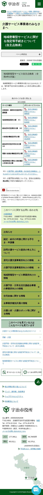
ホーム (9, 11)
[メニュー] (39, 4)
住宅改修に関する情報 (14, 296)
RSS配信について (11, 401)
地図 (38, 420)
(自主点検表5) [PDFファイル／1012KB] (30, 137)
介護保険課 (8, 214)
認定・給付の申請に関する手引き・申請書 (19, 241)
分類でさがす (17, 11)
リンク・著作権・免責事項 (15, 392)
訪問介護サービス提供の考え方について (20, 251)
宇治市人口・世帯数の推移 (31, 449)
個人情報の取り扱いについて (16, 387)
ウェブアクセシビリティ (14, 396)
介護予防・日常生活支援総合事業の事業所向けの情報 (20, 287)
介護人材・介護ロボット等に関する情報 (20, 312)
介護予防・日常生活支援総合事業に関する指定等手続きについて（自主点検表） (20, 345)
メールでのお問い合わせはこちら (16, 221)
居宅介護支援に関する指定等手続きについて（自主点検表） (20, 353)
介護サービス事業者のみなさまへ (26, 13)
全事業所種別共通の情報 (15, 303)
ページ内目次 (21, 54)
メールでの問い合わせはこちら (14, 431)
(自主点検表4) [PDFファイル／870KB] (30, 128)
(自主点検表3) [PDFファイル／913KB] (30, 120)
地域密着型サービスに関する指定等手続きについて (20, 362)
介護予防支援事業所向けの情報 (19, 267)
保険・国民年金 (34, 11)
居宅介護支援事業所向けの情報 (19, 260)
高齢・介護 (6, 337)
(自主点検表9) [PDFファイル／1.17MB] (30, 153)
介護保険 (10, 13)
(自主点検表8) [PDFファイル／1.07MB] (30, 162)
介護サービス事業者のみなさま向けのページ (19, 331)
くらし (25, 11)
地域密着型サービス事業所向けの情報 (20, 276)
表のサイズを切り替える (21, 98)
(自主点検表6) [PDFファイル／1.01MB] (30, 145)
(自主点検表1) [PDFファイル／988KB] (30, 111)
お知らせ (8, 232)
